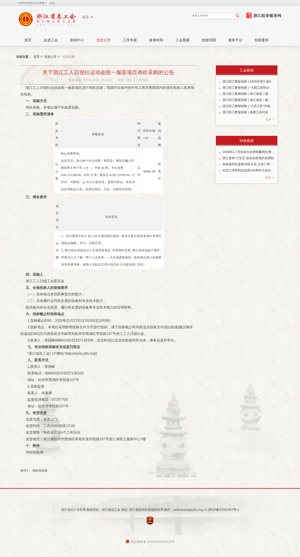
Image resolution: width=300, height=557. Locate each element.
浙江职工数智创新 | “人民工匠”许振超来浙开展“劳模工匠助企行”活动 (248, 106)
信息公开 (103, 40)
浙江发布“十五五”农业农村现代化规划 (248, 158)
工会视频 (182, 40)
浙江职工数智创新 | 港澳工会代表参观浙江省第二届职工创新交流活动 (248, 112)
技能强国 (209, 40)
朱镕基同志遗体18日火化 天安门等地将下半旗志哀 (248, 164)
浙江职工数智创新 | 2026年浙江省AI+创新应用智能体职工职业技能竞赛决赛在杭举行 (248, 81)
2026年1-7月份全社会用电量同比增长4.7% (248, 152)
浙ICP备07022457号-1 (223, 509)
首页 (27, 40)
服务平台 (235, 40)
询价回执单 (40, 470)
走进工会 (51, 40)
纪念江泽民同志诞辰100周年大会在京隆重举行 (248, 170)
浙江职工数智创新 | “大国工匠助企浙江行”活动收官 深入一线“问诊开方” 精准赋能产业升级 (248, 87)
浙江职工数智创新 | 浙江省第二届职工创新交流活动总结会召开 (248, 100)
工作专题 (130, 40)
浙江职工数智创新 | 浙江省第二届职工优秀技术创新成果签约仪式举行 (248, 93)
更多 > (269, 119)
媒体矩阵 (156, 40)
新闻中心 (77, 40)
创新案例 (262, 40)
